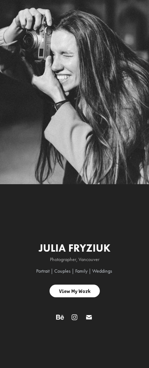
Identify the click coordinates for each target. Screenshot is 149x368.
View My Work (74, 290)
